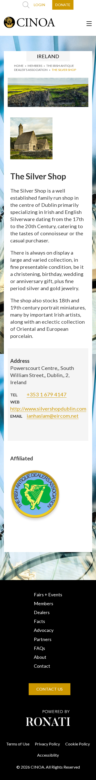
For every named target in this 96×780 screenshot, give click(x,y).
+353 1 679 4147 (47, 394)
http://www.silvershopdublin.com (48, 408)
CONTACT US (49, 689)
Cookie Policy (77, 743)
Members (43, 603)
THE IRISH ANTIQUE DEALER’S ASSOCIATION (44, 68)
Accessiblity (48, 755)
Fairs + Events (48, 594)
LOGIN (39, 5)
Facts (39, 621)
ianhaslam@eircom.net (53, 416)
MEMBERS (35, 66)
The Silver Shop (64, 70)
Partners (42, 639)
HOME (19, 66)
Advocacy (44, 630)
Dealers (42, 612)
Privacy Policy (47, 743)
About (40, 657)
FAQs (39, 648)
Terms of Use (17, 743)
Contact (42, 666)
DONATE (62, 5)
